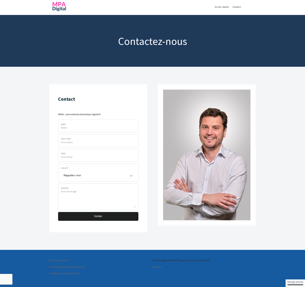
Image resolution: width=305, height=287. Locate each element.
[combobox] (98, 174)
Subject (64, 168)
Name (63, 124)
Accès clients (222, 7)
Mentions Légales (59, 260)
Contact (236, 7)
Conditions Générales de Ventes (67, 267)
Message (64, 188)
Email (63, 153)
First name (66, 139)
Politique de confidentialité (64, 273)
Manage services (295, 282)
